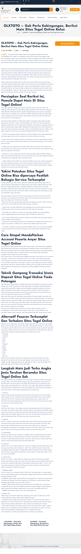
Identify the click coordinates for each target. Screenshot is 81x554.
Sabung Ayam (41, 17)
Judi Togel (6, 17)
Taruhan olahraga (52, 17)
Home (18, 32)
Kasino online (22, 17)
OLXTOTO (4, 54)
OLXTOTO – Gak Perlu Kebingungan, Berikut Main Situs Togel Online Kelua (43, 32)
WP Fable (55, 546)
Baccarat (31, 17)
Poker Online (63, 17)
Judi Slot (14, 17)
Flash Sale (75, 9)
